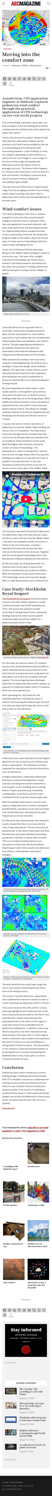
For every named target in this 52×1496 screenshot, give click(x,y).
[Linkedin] (14, 79)
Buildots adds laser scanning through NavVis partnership (32, 1433)
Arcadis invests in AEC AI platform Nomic (32, 1446)
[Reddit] (24, 79)
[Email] (29, 79)
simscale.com (8, 1108)
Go (26, 1349)
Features (7, 49)
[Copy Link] (44, 79)
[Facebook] (4, 79)
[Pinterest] (19, 79)
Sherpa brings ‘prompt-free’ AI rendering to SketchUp (32, 1406)
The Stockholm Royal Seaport (16, 598)
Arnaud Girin (35, 65)
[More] (4, 84)
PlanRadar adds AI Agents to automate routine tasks (32, 1419)
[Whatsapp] (39, 79)
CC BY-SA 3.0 (43, 657)
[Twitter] (9, 79)
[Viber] (34, 79)
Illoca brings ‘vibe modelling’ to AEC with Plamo (31, 1392)
